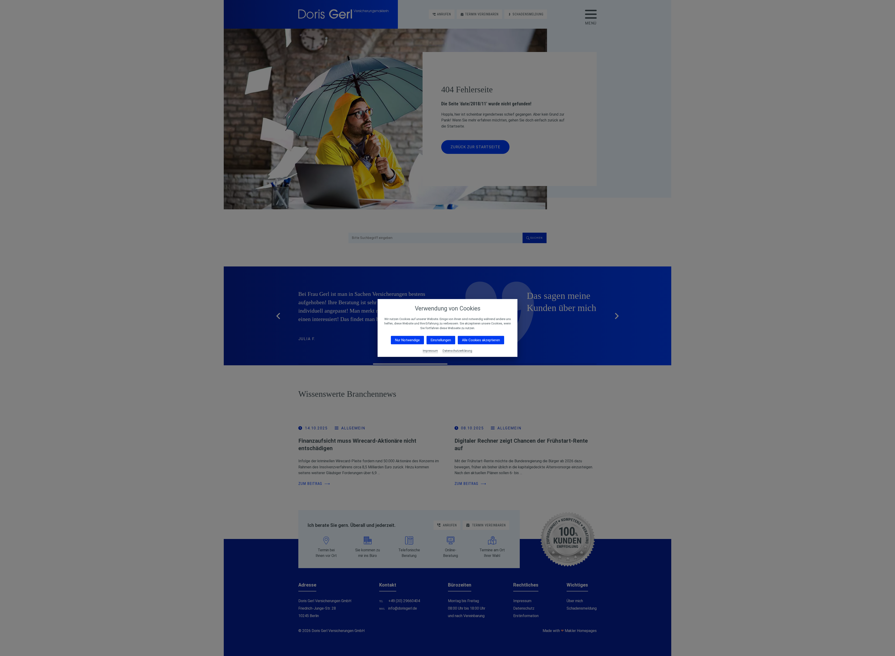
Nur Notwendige (407, 340)
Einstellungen (441, 340)
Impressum (430, 350)
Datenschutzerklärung (457, 350)
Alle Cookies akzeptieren (481, 340)
